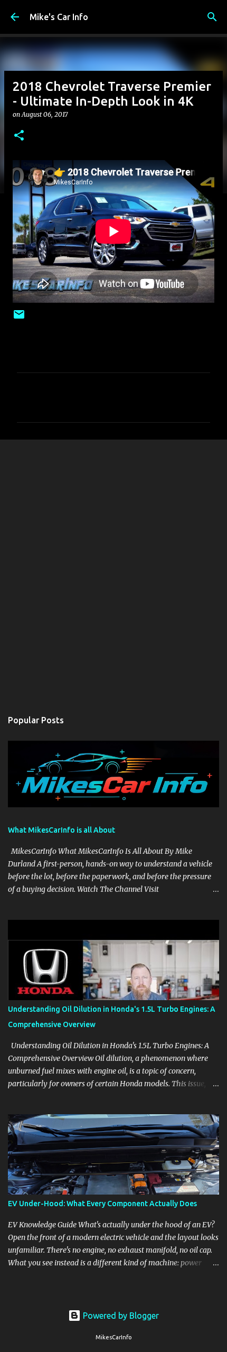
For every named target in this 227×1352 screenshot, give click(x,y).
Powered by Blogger (120, 1315)
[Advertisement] (113, 569)
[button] (19, 136)
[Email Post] (19, 318)
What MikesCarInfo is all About (61, 830)
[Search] (212, 17)
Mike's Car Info (59, 17)
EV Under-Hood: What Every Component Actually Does (102, 1203)
